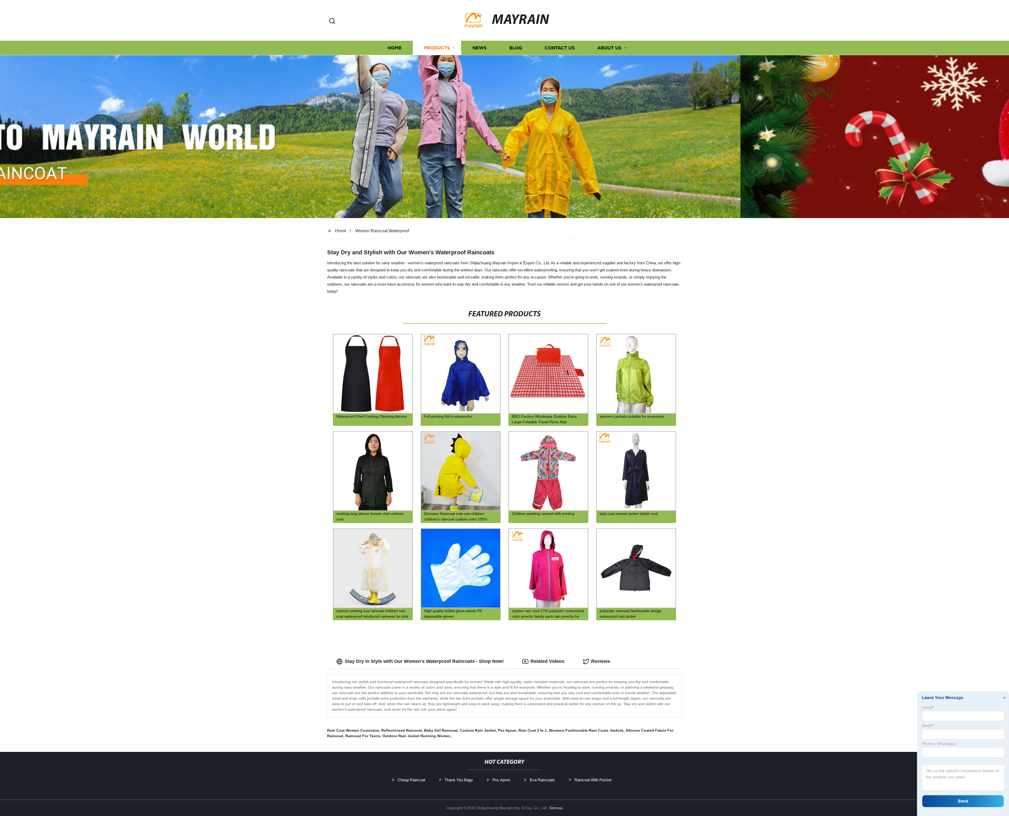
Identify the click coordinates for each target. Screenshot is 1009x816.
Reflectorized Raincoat (401, 730)
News (479, 47)
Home (394, 47)
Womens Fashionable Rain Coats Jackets (586, 730)
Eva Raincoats (542, 780)
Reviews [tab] (600, 661)
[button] (332, 21)
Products (437, 47)
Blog (515, 47)
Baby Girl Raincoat (441, 730)
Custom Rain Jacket (478, 730)
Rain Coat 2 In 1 (532, 730)
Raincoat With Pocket (592, 780)
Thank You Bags (459, 780)
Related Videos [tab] (547, 661)
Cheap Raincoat (411, 780)
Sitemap (556, 808)
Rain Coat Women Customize (353, 730)
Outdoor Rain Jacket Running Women (416, 736)
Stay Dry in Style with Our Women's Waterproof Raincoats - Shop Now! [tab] (424, 661)
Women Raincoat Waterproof (382, 231)
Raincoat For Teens (362, 736)
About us (609, 47)
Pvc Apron (507, 730)
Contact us (560, 47)
